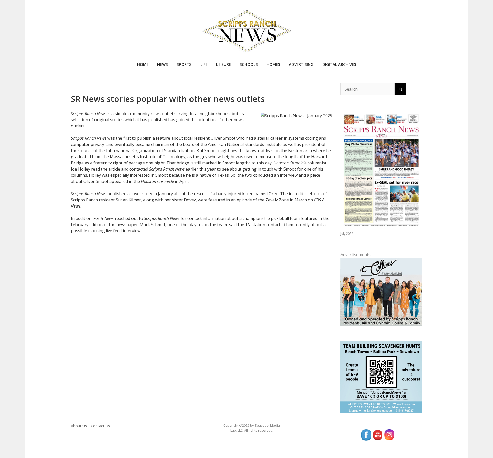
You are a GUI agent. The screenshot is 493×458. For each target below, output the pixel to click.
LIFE (203, 64)
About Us (79, 425)
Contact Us (100, 425)
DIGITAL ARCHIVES (339, 64)
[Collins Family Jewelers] (381, 291)
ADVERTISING (301, 64)
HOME (142, 64)
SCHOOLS (249, 64)
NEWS (162, 64)
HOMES (273, 64)
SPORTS (184, 64)
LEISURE (223, 64)
